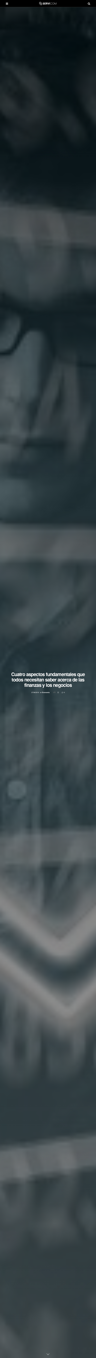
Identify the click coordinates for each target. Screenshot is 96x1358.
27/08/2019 (35, 692)
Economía (46, 692)
